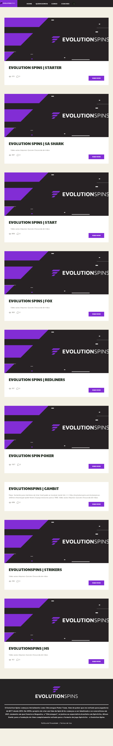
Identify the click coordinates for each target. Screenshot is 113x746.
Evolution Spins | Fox (30, 301)
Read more (96, 78)
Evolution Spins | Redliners (37, 379)
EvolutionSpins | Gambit (34, 488)
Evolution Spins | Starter (35, 67)
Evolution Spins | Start (33, 222)
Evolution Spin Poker (31, 455)
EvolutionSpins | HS (29, 648)
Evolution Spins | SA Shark (36, 143)
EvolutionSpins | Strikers (35, 569)
